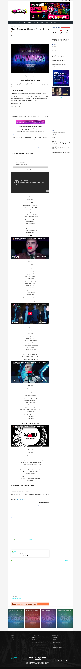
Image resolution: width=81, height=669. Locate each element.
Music (14, 26)
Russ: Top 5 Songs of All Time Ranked (59, 60)
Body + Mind (54, 141)
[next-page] (54, 66)
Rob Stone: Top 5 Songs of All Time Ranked (60, 48)
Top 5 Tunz (18, 26)
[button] (68, 22)
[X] (68, 0)
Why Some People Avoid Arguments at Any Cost (60, 138)
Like (54, 30)
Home (12, 26)
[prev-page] (52, 66)
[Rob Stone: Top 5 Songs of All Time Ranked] (16, 618)
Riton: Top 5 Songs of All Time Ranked (59, 56)
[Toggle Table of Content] (34, 76)
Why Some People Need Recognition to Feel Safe (60, 152)
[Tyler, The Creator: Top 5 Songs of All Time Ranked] (32, 618)
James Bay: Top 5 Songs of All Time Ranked (56, 40)
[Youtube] (69, 0)
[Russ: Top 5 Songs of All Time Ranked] (65, 618)
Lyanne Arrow (16, 31)
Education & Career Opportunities (58, 132)
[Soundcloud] (66, 0)
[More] (37, 41)
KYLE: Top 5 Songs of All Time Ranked (65, 40)
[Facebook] (62, 0)
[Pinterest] (65, 0)
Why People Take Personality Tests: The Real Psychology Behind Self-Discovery (60, 135)
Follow (61, 30)
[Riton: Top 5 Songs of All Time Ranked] (48, 618)
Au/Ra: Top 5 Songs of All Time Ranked (59, 64)
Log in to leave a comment (16, 598)
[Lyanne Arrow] (12, 32)
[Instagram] (64, 0)
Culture (53, 137)
